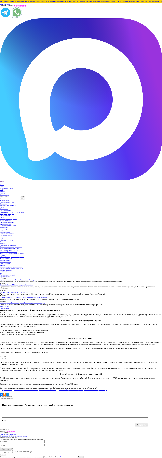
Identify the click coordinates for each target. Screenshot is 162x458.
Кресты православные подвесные (9, 250)
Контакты (2, 193)
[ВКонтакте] (1, 394)
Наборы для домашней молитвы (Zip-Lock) (12, 268)
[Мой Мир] (7, 394)
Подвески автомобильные (7, 234)
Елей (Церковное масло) (6, 240)
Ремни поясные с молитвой (7, 275)
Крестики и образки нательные (8, 252)
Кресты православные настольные (9, 248)
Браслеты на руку (5, 260)
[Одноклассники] (4, 394)
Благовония (3, 242)
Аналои (2, 207)
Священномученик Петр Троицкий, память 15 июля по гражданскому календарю (22, 303)
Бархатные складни (5, 224)
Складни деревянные (6, 229)
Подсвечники (3, 204)
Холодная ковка (4, 200)
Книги (1, 273)
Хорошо (80, 457)
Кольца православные (6, 258)
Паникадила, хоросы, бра (7, 202)
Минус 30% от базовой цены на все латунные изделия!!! (18, 1)
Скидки (2, 183)
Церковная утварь (5, 215)
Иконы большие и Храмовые (8, 205)
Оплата (2, 185)
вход (1, 4)
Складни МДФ (4, 227)
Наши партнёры (4, 308)
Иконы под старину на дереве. (8, 219)
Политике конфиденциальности (68, 457)
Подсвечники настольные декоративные (11, 247)
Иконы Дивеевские (5, 220)
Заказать (5, 449)
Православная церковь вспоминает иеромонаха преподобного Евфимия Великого (29, 390)
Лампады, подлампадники (7, 214)
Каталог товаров (4, 195)
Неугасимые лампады (6, 235)
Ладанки (2, 255)
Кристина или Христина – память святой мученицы (14, 292)
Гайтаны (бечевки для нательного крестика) (12, 257)
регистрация (7, 4)
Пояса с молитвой (5, 263)
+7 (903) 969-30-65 (19, 6)
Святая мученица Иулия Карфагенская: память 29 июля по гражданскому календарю (23, 297)
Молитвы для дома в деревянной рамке (11, 267)
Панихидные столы (5, 210)
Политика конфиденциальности (8, 434)
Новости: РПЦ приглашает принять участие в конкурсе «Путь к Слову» (83, 390)
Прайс (1, 190)
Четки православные (5, 262)
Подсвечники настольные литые (9, 245)
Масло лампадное (5, 232)
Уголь (1, 237)
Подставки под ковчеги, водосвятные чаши (12, 212)
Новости (2, 191)
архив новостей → (5, 306)
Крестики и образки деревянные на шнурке (12, 253)
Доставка (2, 186)
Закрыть (3, 455)
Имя (4, 421)
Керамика (2, 243)
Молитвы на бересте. (6, 270)
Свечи (1, 230)
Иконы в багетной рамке (7, 222)
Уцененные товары (5, 276)
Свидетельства (4, 272)
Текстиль (2, 265)
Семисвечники (4, 209)
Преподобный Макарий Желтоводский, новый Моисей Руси (16, 285)
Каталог (2, 181)
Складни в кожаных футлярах (8, 225)
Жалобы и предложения (6, 188)
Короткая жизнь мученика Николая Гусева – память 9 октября (17, 280)
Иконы (2, 217)
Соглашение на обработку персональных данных (13, 436)
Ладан (1, 238)
